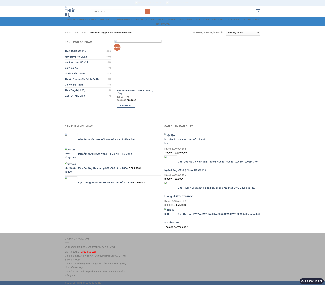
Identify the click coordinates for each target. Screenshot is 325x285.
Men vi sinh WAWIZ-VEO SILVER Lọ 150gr (135, 92)
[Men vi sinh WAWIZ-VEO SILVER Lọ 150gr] (138, 63)
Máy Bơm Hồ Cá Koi (76, 56)
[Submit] (147, 11)
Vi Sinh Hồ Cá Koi (75, 73)
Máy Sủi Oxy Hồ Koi (166, 19)
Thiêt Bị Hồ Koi (106, 19)
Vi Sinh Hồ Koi (202, 19)
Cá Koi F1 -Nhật (74, 84)
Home (68, 32)
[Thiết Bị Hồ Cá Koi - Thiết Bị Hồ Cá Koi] (76, 11)
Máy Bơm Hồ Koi (124, 19)
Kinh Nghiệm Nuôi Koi (86, 19)
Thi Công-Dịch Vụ (75, 90)
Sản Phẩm (80, 32)
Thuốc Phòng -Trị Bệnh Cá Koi (82, 79)
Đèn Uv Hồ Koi (185, 19)
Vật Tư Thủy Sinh (75, 95)
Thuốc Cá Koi (233, 19)
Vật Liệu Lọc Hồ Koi (145, 19)
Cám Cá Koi (217, 19)
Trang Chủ (70, 19)
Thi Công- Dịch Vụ (250, 19)
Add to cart (126, 105)
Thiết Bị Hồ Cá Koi (75, 51)
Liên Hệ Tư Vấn (163, 24)
